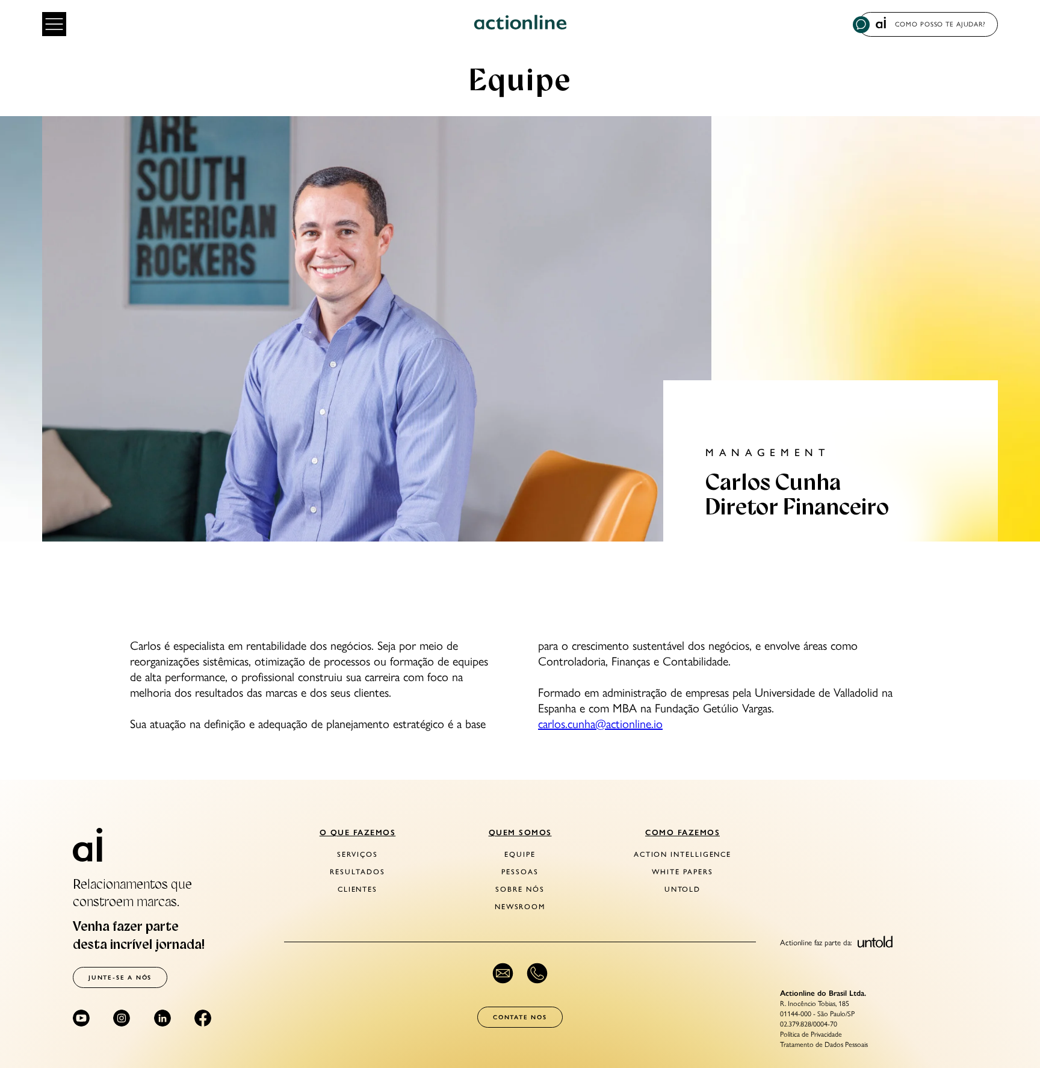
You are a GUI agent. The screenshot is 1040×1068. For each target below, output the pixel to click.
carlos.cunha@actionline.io (600, 724)
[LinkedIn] (162, 1018)
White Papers (682, 872)
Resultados (357, 872)
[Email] (502, 973)
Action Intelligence (682, 854)
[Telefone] (537, 973)
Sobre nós (519, 889)
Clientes (357, 889)
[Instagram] (121, 1018)
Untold (682, 889)
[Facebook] (202, 1018)
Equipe (520, 854)
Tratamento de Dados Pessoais (824, 1044)
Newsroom (520, 907)
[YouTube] (81, 1018)
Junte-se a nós (120, 977)
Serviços (357, 854)
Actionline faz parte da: (817, 942)
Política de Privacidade (811, 1034)
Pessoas (519, 872)
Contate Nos (520, 1017)
